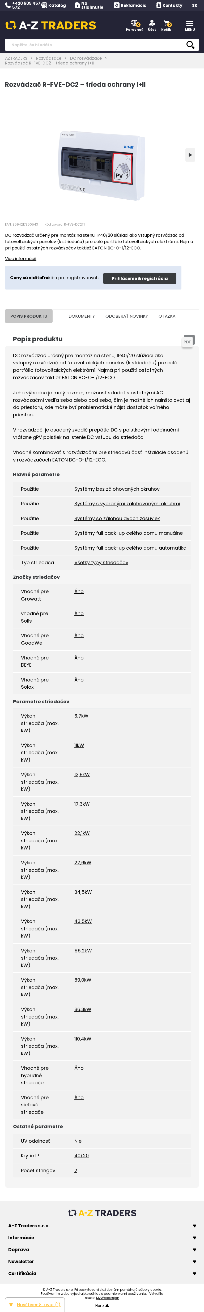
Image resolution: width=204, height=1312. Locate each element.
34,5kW (83, 892)
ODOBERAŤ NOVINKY (126, 316)
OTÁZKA (167, 316)
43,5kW (83, 921)
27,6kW (82, 862)
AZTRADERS (16, 58)
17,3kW (82, 804)
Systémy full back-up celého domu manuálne (128, 533)
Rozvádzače (48, 58)
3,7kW (81, 716)
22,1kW (82, 833)
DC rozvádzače (86, 58)
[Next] (190, 155)
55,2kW (83, 950)
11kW (79, 745)
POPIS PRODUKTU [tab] (28, 316)
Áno (79, 591)
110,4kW (82, 1038)
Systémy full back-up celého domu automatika (130, 548)
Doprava (18, 1249)
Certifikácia (22, 1273)
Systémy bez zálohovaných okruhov (117, 489)
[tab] (58, 316)
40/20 (81, 1155)
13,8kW (82, 774)
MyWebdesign (107, 1298)
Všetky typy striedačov (101, 562)
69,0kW (82, 980)
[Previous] (14, 155)
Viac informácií (20, 259)
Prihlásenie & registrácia (140, 278)
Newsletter (21, 1261)
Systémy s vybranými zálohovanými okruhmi (127, 503)
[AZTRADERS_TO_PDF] (188, 340)
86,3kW (82, 1009)
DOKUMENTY (82, 316)
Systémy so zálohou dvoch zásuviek (117, 518)
